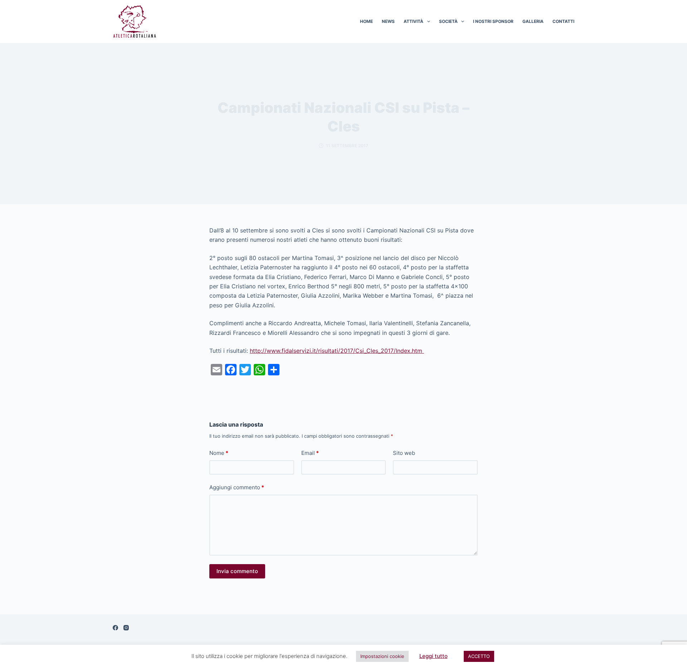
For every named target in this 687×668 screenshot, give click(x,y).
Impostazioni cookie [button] (382, 656)
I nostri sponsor (493, 21)
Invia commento (237, 571)
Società (448, 21)
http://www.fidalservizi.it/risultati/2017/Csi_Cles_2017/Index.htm (337, 350)
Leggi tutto (433, 656)
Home (366, 21)
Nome (218, 453)
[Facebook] (115, 627)
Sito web (404, 453)
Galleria (533, 21)
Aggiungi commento (236, 487)
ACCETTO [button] (479, 656)
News (388, 21)
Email (310, 453)
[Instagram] (126, 627)
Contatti (563, 21)
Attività (413, 21)
